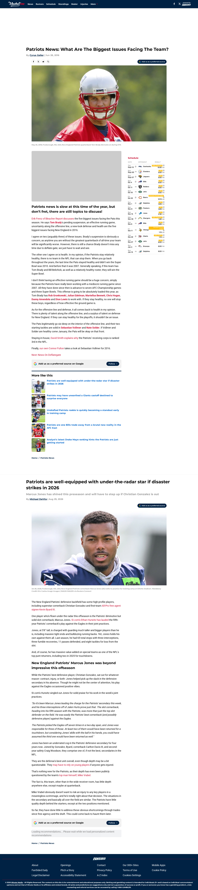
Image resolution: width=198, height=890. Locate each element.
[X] (180, 4)
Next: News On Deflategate (46, 354)
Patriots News (47, 458)
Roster (74, 4)
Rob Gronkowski (57, 295)
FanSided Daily (40, 870)
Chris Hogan (113, 295)
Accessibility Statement (73, 875)
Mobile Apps (158, 865)
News (30, 4)
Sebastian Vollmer (71, 327)
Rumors (40, 4)
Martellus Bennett (95, 295)
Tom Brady (56, 222)
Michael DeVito (38, 499)
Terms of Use (130, 870)
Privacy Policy (104, 870)
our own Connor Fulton (51, 348)
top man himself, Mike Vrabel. (75, 775)
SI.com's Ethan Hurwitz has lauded (90, 619)
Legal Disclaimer (41, 875)
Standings (63, 4)
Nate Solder (92, 327)
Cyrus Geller (37, 55)
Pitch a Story (67, 870)
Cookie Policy (159, 870)
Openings (66, 865)
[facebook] (174, 4)
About (35, 865)
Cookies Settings (132, 875)
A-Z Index (102, 875)
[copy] (48, 61)
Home (35, 458)
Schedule (51, 4)
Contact (101, 865)
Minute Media (17, 882)
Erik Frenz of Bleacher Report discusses (53, 218)
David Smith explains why (64, 338)
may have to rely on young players (71, 764)
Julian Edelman (75, 295)
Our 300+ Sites (131, 865)
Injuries (84, 4)
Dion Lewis (61, 299)
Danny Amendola (41, 299)
